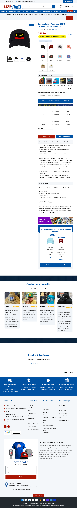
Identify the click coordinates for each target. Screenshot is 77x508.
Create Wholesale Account (48, 406)
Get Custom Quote (64, 136)
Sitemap (45, 422)
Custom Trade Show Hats (64, 416)
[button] (13, 14)
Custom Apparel (63, 410)
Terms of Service (32, 426)
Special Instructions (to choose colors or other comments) (53, 92)
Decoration (46, 409)
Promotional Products (64, 420)
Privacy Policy (32, 421)
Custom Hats (62, 405)
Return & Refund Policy (34, 423)
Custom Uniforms (63, 413)
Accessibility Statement (49, 428)
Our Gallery (46, 412)
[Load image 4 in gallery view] (28, 59)
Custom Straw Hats (64, 408)
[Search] (53, 6)
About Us (30, 405)
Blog (44, 420)
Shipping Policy (32, 418)
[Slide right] (33, 59)
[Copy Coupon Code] (74, 11)
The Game (54, 29)
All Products (62, 423)
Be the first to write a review (38, 364)
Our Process (46, 415)
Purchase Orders (32, 413)
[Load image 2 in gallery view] (16, 59)
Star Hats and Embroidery (35, 503)
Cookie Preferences (33, 429)
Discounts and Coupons (49, 417)
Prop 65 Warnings (48, 425)
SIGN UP (21, 477)
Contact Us (31, 415)
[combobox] (39, 6)
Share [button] (71, 34)
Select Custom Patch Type (46, 75)
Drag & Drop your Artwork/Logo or (55, 100)
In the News (31, 408)
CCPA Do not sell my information (48, 431)
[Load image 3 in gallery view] (22, 59)
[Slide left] (5, 59)
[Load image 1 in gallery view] (10, 59)
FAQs (29, 410)
